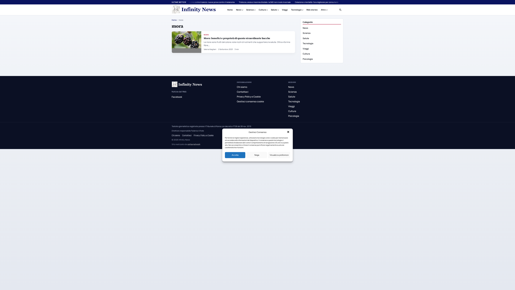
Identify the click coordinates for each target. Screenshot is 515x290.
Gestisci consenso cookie (250, 101)
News (238, 9)
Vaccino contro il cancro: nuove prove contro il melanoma (211, 2)
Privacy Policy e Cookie (249, 96)
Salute (274, 9)
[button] (288, 132)
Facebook (177, 96)
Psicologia (308, 59)
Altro (323, 9)
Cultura (262, 9)
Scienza (250, 9)
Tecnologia (296, 9)
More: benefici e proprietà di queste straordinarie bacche (237, 38)
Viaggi (285, 9)
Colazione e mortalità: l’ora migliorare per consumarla (316, 2)
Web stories (312, 9)
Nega (256, 155)
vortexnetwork (193, 144)
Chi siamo (242, 86)
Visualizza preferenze (279, 155)
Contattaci (242, 91)
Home (230, 9)
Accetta (235, 155)
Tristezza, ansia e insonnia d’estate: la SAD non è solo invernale (265, 2)
